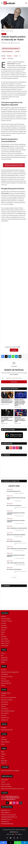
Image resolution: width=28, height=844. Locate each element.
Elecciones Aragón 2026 (6, 729)
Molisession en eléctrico (14, 491)
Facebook (16, 55)
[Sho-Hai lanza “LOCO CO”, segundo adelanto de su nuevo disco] (7, 412)
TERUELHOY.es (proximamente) (8, 814)
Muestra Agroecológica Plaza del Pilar (16, 498)
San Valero (3, 669)
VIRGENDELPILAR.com (6, 819)
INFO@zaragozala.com (10, 799)
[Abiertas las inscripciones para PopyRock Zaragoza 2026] (21, 412)
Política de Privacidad (6, 786)
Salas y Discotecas (5, 641)
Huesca (3, 758)
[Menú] (2, 3)
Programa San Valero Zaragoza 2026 (10, 672)
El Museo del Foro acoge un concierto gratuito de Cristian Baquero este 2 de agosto (20, 402)
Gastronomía (4, 739)
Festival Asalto (4, 704)
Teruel (2, 756)
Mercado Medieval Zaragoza (7, 711)
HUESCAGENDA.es (5, 812)
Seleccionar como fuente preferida (11, 48)
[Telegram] (16, 356)
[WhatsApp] (13, 356)
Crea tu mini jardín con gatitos (15, 563)
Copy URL (14, 350)
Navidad (3, 685)
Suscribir (17, 51)
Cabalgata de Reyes (5, 693)
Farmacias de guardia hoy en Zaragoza (10, 770)
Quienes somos (4, 779)
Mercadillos (3, 636)
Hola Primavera (4, 708)
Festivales (3, 629)
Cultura (7, 30)
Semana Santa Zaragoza (7, 676)
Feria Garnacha (4, 702)
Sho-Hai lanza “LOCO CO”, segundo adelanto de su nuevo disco (7, 419)
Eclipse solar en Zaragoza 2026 (8, 697)
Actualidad (3, 727)
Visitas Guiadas (4, 645)
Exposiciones (4, 657)
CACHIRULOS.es (5, 821)
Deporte (3, 632)
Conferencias (4, 660)
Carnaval (3, 695)
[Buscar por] (26, 3)
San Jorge (3, 678)
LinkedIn (3, 58)
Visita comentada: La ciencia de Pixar (17, 528)
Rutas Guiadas (4, 638)
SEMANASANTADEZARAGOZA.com (9, 817)
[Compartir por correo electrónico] (20, 356)
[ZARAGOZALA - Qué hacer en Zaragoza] (9, 3)
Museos (3, 662)
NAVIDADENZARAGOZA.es (7, 823)
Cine (2, 655)
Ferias (2, 634)
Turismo (3, 737)
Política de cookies (5, 784)
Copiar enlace (10, 58)
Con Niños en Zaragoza (6, 621)
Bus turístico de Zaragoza (14, 505)
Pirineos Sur (4, 763)
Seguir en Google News (7, 51)
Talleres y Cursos (5, 643)
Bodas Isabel (4, 760)
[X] (6, 356)
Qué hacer (3, 616)
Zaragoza (3, 754)
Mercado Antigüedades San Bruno (16, 534)
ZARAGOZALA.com (5, 810)
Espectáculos (4, 627)
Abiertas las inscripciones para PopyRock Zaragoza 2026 (20, 419)
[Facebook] (2, 356)
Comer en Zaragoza (5, 618)
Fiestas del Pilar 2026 (6, 683)
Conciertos (3, 623)
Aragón (2, 751)
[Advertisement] (14, 283)
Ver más (14, 577)
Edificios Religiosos (5, 741)
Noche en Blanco (5, 713)
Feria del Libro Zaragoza (6, 699)
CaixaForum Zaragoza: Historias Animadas (16, 513)
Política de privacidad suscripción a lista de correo (12, 788)
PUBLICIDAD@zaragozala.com (13, 797)
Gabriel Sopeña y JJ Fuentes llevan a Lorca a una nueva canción (7, 401)
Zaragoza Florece (5, 717)
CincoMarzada (4, 674)
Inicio (3, 30)
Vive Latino (3, 715)
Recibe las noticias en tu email (14, 165)
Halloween (3, 706)
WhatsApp (9, 55)
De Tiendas (3, 625)
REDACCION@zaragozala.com (12, 796)
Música (11, 30)
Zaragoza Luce (4, 719)
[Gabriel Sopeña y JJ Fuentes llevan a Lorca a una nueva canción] (7, 394)
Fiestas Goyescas (5, 681)
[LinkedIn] (9, 356)
